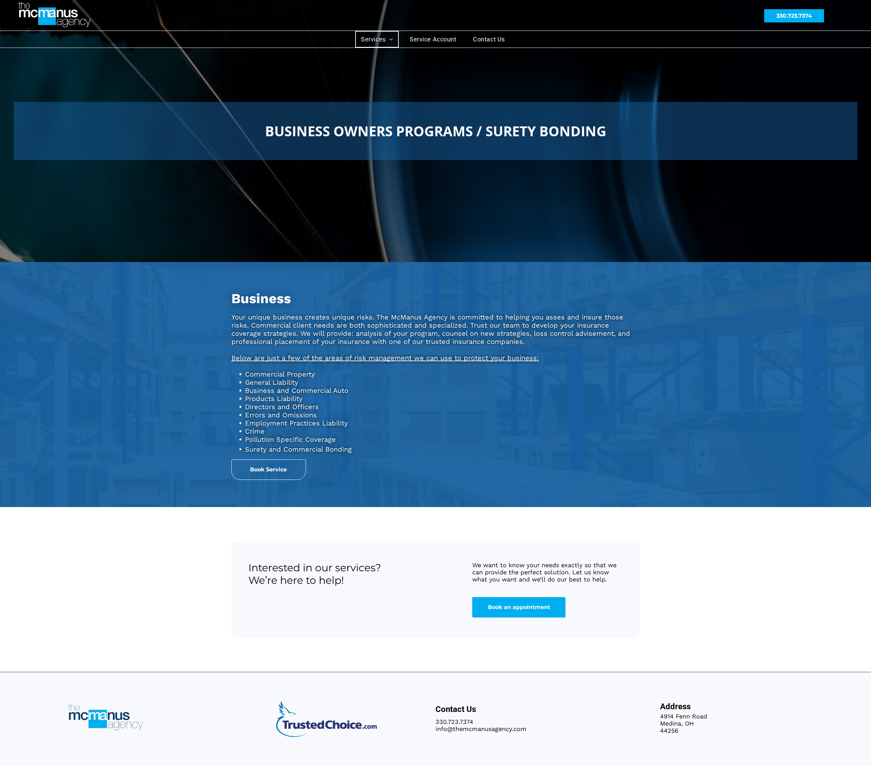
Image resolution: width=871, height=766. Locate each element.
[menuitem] (379, 39)
